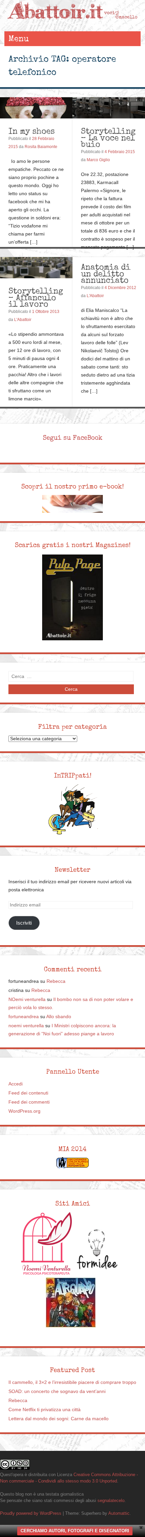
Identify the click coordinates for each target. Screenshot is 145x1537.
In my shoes (31, 131)
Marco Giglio (98, 159)
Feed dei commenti (29, 1102)
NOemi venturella (27, 999)
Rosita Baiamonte (41, 146)
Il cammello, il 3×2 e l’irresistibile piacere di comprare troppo (72, 1382)
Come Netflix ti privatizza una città (44, 1409)
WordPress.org (24, 1111)
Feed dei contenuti (28, 1093)
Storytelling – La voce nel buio (108, 137)
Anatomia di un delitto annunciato (105, 273)
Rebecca (56, 981)
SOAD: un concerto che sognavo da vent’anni (57, 1391)
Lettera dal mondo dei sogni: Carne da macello (58, 1418)
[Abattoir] (72, 24)
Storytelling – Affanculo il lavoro (35, 297)
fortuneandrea (23, 1016)
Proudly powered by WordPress (30, 1513)
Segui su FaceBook (73, 438)
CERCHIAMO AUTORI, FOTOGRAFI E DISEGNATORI (75, 1530)
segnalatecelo (110, 1500)
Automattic (118, 1513)
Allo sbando (58, 1016)
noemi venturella (26, 1025)
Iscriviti (24, 923)
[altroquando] (71, 1302)
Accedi (15, 1083)
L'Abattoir (22, 319)
